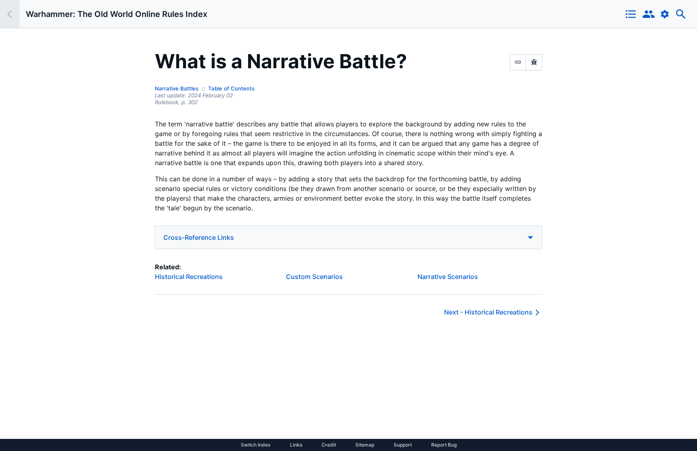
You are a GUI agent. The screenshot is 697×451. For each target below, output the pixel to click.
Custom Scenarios (314, 277)
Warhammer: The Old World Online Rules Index (116, 14)
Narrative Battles (176, 88)
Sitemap (364, 445)
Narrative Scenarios (447, 277)
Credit (328, 445)
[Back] (9, 14)
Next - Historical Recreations (488, 312)
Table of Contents (231, 88)
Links (296, 445)
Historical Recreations (189, 277)
